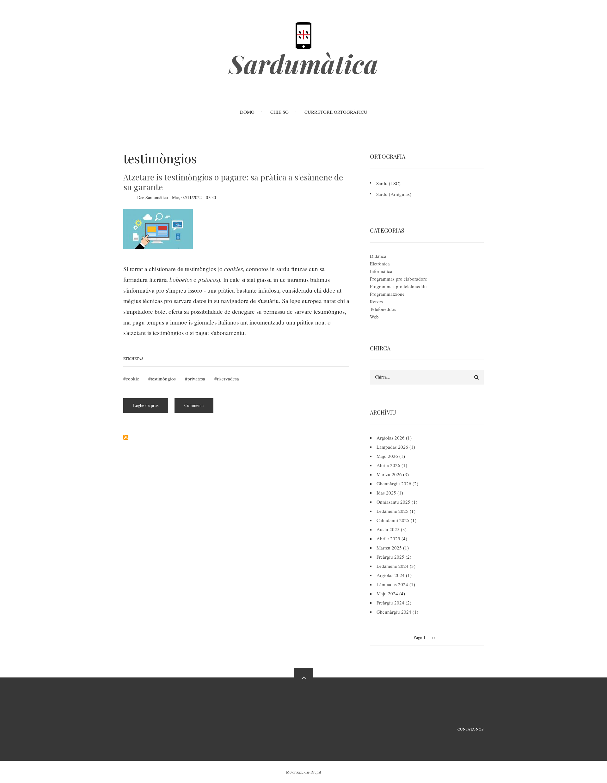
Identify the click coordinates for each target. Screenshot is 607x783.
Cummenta (194, 405)
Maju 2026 (387, 456)
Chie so (279, 112)
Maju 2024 (387, 593)
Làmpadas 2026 (392, 447)
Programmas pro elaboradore (398, 279)
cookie (132, 378)
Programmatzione (387, 294)
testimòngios (163, 378)
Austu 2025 (388, 529)
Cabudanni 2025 (393, 520)
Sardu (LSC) (388, 183)
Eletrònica (380, 263)
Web (374, 316)
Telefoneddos (383, 309)
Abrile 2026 (388, 465)
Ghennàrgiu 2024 (394, 612)
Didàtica (378, 256)
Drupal (315, 771)
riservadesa (228, 378)
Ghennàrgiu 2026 (394, 483)
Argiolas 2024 (391, 575)
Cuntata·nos (470, 728)
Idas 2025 (386, 492)
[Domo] (303, 35)
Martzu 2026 (389, 474)
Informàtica (381, 271)
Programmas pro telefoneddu (398, 286)
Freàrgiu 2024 (390, 602)
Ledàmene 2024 (392, 566)
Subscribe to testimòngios (125, 437)
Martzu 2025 (389, 547)
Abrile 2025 (388, 538)
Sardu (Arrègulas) (393, 194)
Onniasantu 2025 (393, 502)
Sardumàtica (303, 63)
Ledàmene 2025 (392, 511)
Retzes (376, 301)
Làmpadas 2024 (392, 584)
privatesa (196, 378)
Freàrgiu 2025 (390, 557)
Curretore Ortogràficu (335, 112)
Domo (247, 112)
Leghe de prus (150, 407)
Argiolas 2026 (391, 437)
